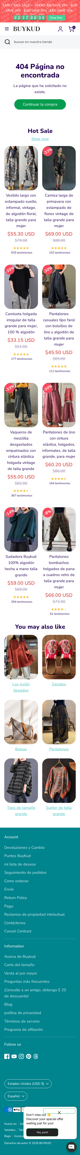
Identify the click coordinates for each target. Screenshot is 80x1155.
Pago (8, 906)
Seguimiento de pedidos (25, 872)
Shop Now (56, 17)
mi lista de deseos (20, 864)
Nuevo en (10, 1124)
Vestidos (10, 1130)
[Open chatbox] (71, 1147)
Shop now (40, 138)
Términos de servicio (22, 1021)
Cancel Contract (17, 931)
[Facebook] (6, 1056)
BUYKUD (45, 1143)
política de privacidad (22, 1012)
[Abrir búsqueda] (7, 41)
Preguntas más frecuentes (26, 981)
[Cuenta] (60, 27)
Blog (8, 1004)
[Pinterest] (28, 1056)
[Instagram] (21, 1056)
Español (14, 1096)
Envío (9, 889)
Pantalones (59, 749)
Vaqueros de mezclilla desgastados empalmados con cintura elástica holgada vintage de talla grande (21, 450)
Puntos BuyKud (17, 855)
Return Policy (15, 897)
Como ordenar (16, 880)
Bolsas (21, 749)
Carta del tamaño (19, 964)
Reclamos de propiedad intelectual (34, 914)
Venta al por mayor (20, 973)
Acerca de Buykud (20, 956)
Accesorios (21, 1136)
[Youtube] (14, 1056)
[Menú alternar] (7, 29)
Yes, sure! (42, 1132)
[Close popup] (59, 1110)
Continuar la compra (40, 104)
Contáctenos (15, 922)
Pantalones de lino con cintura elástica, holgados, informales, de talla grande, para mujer (59, 444)
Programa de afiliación (23, 1029)
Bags (7, 1136)
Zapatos (59, 684)
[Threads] (35, 1056)
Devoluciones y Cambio (24, 847)
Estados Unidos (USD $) (26, 1083)
